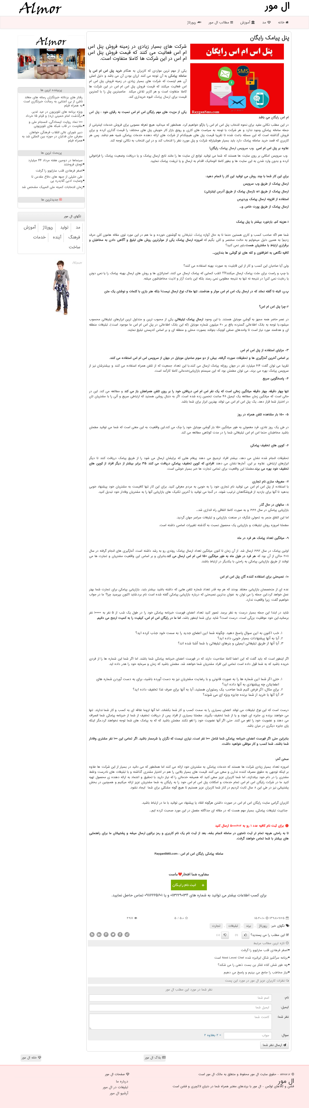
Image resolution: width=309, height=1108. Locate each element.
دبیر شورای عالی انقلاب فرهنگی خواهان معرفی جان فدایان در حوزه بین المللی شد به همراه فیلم (52, 136)
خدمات (39, 237)
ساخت (74, 247)
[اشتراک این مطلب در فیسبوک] (120, 934)
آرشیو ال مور (119, 1093)
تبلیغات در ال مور (115, 1087)
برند (248, 926)
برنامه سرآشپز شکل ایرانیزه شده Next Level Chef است (251, 957)
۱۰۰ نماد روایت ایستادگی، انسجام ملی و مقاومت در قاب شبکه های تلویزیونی (56, 124)
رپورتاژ (192, 22)
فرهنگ (74, 237)
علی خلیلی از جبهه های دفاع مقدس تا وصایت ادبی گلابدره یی (57, 178)
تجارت (216, 926)
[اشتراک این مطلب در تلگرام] (127, 934)
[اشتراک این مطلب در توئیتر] (113, 934)
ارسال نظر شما (273, 1045)
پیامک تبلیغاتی (192, 235)
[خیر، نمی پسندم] (225, 935)
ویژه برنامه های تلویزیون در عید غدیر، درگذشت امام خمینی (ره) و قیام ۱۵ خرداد (54, 114)
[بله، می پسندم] (245, 935)
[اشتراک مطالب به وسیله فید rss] (92, 934)
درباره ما (122, 1081)
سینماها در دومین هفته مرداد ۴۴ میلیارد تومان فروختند (55, 162)
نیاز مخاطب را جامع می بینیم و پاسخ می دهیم (256, 972)
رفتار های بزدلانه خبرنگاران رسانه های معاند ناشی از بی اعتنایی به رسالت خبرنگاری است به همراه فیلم (53, 101)
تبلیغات (233, 926)
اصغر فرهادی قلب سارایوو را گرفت (264, 950)
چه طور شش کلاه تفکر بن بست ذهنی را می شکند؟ (253, 965)
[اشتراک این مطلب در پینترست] (106, 934)
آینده (57, 237)
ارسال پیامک (162, 97)
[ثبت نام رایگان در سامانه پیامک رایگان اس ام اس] (189, 885)
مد (264, 22)
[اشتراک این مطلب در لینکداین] (99, 934)
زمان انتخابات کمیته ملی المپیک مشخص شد (52, 187)
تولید (64, 227)
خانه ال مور (30, 1057)
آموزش (245, 22)
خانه (282, 22)
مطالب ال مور (219, 22)
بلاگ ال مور (153, 1057)
